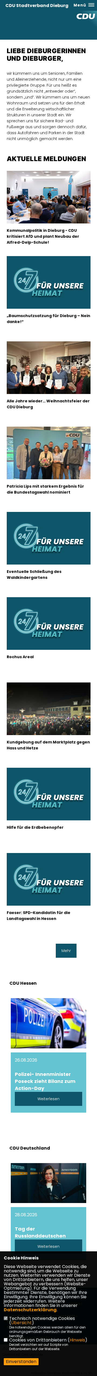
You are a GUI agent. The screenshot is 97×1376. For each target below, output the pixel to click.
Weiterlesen (48, 1099)
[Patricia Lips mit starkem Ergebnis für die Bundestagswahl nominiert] (49, 463)
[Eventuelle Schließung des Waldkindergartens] (49, 552)
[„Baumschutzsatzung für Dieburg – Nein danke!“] (49, 296)
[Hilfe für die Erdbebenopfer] (49, 808)
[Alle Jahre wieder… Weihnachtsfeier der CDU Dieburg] (49, 372)
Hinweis (77, 1340)
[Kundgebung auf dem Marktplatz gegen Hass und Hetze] (49, 713)
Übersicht (21, 1323)
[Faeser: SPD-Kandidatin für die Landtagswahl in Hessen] (49, 893)
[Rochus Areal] (49, 637)
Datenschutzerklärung (30, 1310)
